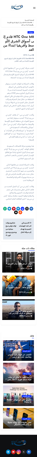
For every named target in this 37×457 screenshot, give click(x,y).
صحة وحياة (27, 373)
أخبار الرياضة (27, 351)
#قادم (16, 61)
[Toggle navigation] (34, 8)
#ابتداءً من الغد (24, 61)
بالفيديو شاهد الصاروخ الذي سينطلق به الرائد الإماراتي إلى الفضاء (20, 313)
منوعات (30, 32)
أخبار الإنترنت (27, 396)
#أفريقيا (19, 58)
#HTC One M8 (27, 58)
